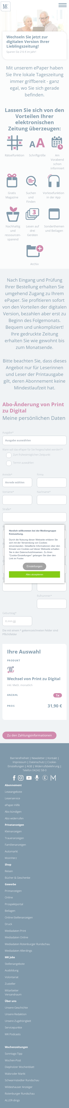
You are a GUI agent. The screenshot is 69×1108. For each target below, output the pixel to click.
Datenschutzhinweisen (31, 552)
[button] (34, 574)
